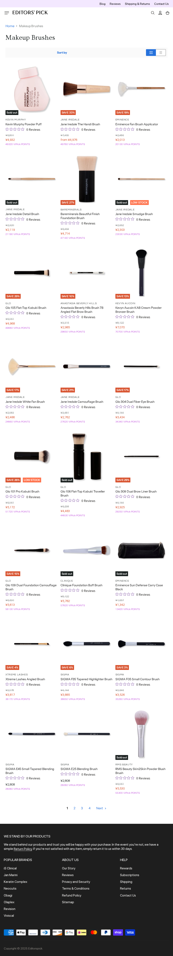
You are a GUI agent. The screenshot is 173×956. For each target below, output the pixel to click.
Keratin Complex (15, 882)
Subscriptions (129, 875)
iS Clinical (10, 868)
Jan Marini (11, 875)
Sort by (62, 52)
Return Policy (23, 849)
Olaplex (9, 902)
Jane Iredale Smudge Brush (134, 214)
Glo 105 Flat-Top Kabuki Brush (25, 308)
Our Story (68, 868)
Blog (102, 3)
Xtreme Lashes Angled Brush (25, 679)
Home (9, 26)
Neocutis (10, 889)
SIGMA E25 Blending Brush (79, 769)
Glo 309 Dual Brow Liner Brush (136, 491)
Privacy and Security (76, 882)
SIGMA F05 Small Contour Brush (137, 679)
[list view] (161, 52)
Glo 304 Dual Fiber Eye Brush (134, 402)
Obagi (8, 895)
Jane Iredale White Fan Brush (25, 402)
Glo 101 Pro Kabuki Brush (22, 491)
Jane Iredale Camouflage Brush (82, 402)
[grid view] (151, 52)
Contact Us (161, 3)
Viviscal (9, 916)
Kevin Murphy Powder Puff (23, 124)
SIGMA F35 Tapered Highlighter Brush (86, 679)
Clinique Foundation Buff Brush (81, 585)
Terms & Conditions (75, 889)
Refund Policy (71, 895)
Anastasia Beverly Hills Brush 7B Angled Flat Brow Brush (82, 309)
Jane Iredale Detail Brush (22, 214)
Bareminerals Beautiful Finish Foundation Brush (80, 216)
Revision (9, 909)
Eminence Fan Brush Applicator (136, 124)
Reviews (115, 3)
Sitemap (68, 902)
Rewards (126, 868)
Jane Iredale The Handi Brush (80, 124)
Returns (125, 889)
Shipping (126, 882)
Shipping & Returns (137, 3)
